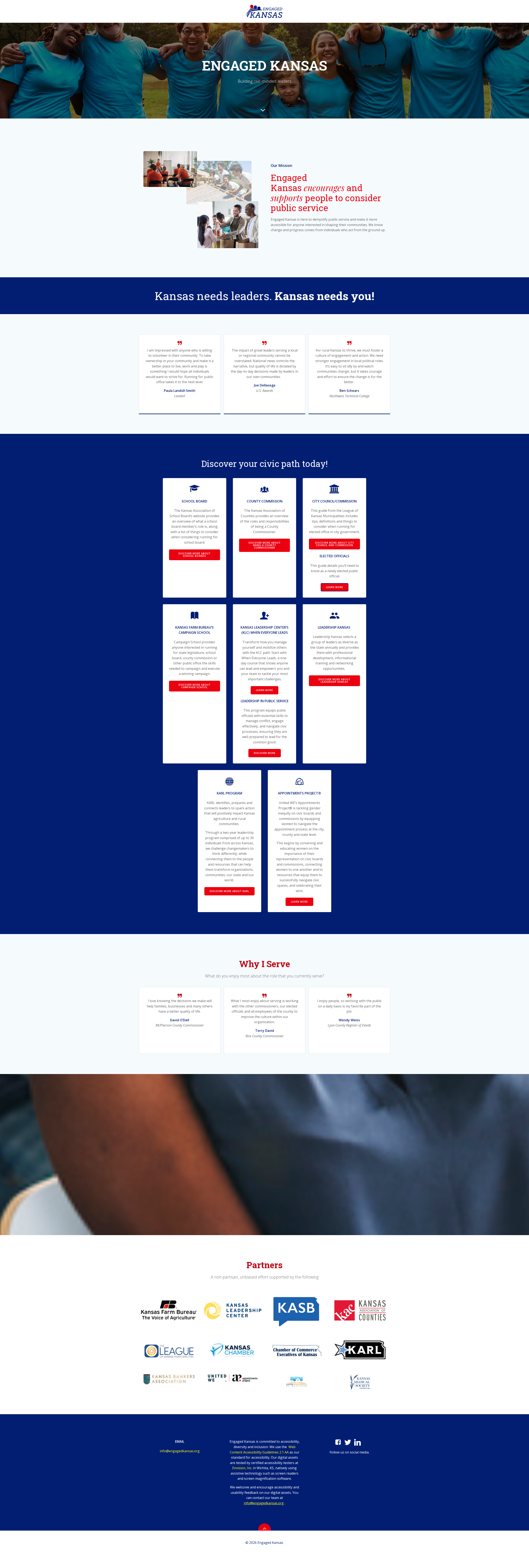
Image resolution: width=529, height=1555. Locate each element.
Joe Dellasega (264, 385)
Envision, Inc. (242, 1468)
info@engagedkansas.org (180, 1451)
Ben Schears (349, 390)
